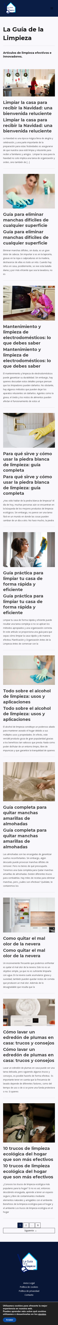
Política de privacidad (29, 1290)
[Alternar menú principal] (52, 8)
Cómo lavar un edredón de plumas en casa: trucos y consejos (28, 1037)
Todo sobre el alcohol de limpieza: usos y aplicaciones (27, 696)
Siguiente (30, 1230)
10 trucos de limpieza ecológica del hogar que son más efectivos (28, 1154)
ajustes (42, 1314)
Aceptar (9, 1320)
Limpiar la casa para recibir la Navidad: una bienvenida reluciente (27, 108)
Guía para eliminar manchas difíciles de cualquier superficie (26, 220)
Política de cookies (29, 1286)
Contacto (29, 1294)
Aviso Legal (29, 1283)
